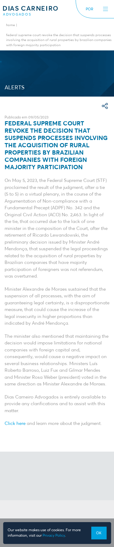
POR (89, 9)
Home (10, 25)
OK (99, 533)
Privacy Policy (54, 536)
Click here (15, 423)
